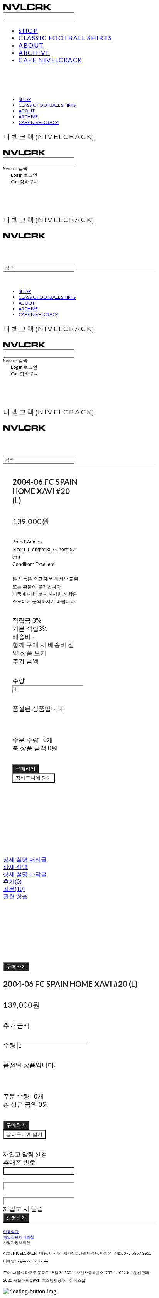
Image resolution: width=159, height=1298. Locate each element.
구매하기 (16, 966)
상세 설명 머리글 (25, 859)
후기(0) (12, 881)
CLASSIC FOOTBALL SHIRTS (65, 37)
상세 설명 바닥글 (25, 874)
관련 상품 (15, 896)
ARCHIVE (34, 52)
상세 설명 (15, 867)
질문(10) (14, 889)
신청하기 (16, 1218)
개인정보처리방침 (18, 1237)
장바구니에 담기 (24, 1134)
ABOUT (31, 45)
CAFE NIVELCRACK (51, 59)
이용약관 (11, 1231)
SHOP (28, 30)
